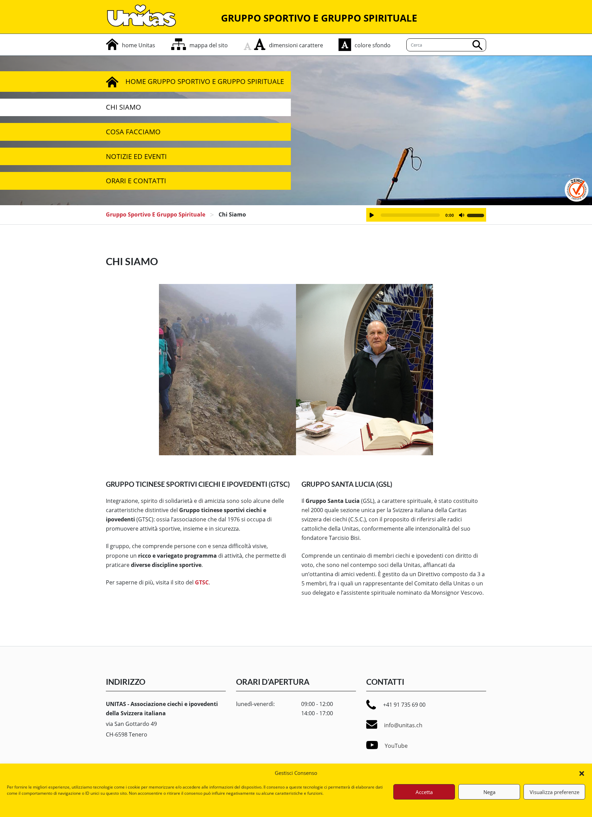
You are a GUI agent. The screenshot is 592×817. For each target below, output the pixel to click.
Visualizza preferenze (554, 792)
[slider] (476, 214)
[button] (581, 772)
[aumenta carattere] (260, 44)
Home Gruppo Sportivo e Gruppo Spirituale (204, 81)
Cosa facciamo (133, 131)
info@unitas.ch (403, 725)
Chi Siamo (123, 107)
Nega (489, 792)
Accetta (424, 792)
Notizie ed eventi (136, 156)
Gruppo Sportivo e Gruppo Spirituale (155, 214)
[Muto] (461, 215)
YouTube (396, 746)
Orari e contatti (136, 180)
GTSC (202, 582)
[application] (426, 215)
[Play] (371, 215)
